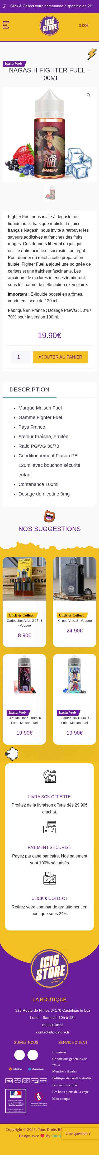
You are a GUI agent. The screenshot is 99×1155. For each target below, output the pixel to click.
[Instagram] (32, 1055)
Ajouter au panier (60, 357)
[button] (6, 25)
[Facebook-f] (19, 1055)
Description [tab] (29, 389)
